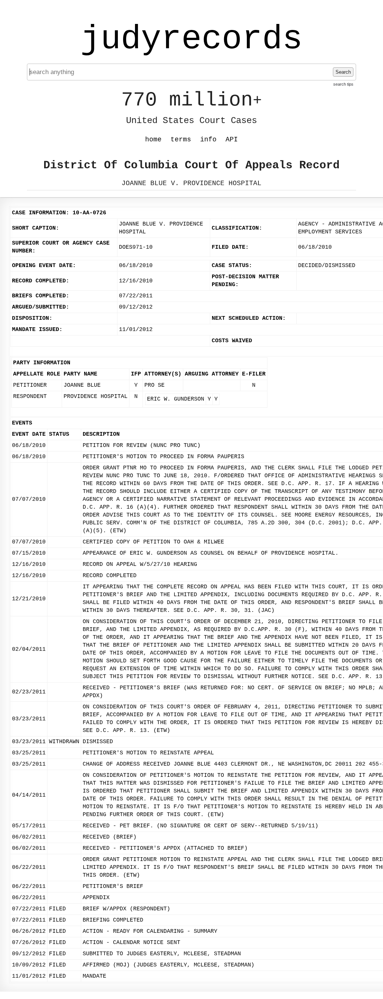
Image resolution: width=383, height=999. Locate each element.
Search (343, 72)
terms (181, 139)
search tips (343, 84)
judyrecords (191, 39)
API (232, 139)
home (153, 139)
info (208, 139)
